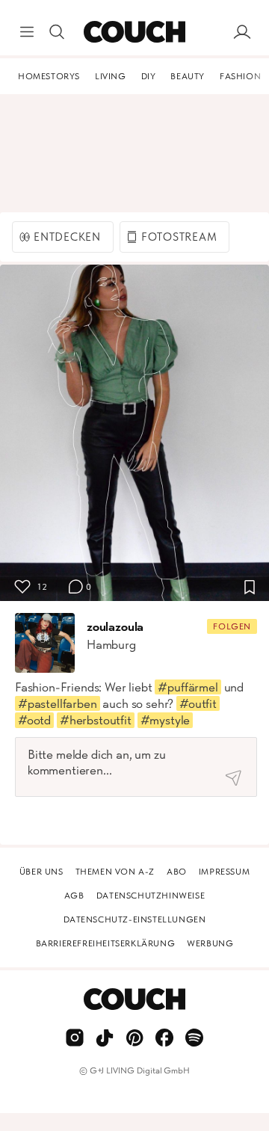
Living (110, 76)
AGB (74, 895)
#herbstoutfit (96, 719)
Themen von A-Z (115, 871)
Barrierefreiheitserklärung (106, 943)
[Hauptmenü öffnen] (27, 32)
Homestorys (49, 76)
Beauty (187, 76)
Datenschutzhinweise (150, 895)
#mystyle (165, 719)
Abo (177, 871)
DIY (148, 76)
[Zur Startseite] (134, 32)
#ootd (34, 719)
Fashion (240, 76)
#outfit (198, 703)
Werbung (210, 943)
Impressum (224, 871)
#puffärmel (187, 686)
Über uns (41, 871)
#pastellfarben (57, 703)
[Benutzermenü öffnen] (242, 32)
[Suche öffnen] (57, 32)
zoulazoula (115, 626)
